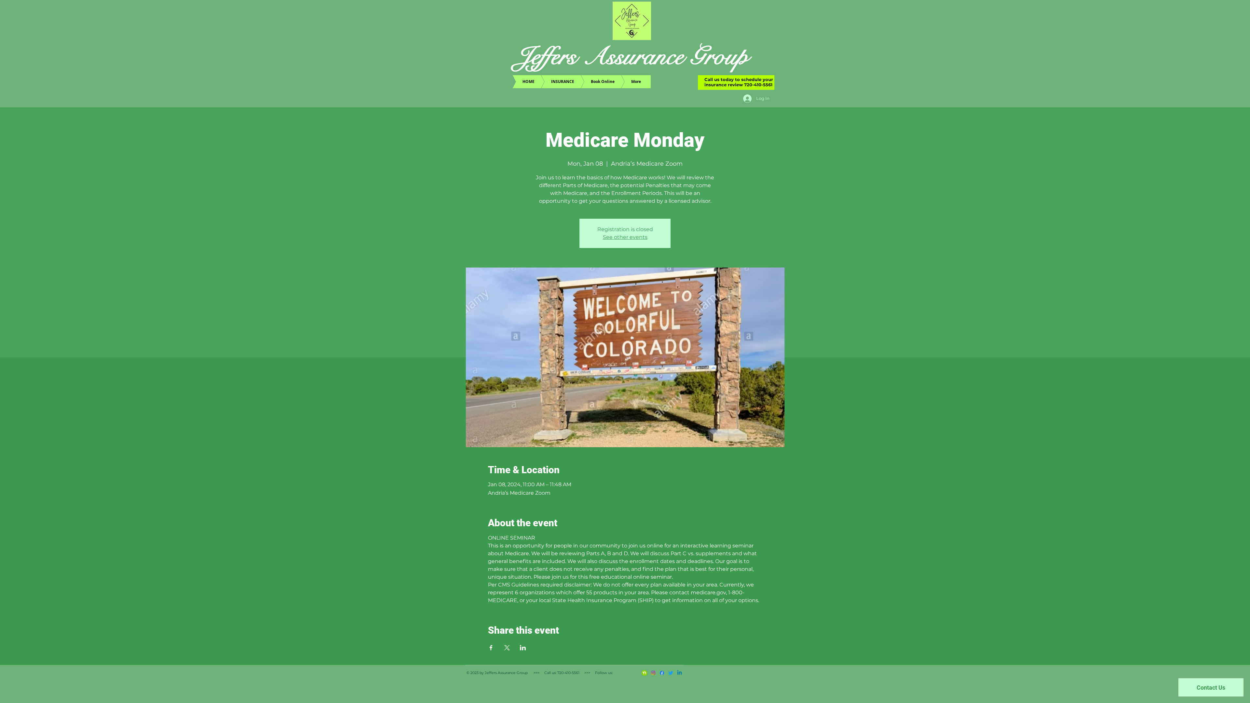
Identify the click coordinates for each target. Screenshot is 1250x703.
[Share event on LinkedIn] (523, 647)
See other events (625, 237)
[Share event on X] (507, 647)
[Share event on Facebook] (491, 647)
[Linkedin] (679, 673)
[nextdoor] (644, 673)
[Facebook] (662, 673)
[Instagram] (653, 673)
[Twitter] (671, 673)
